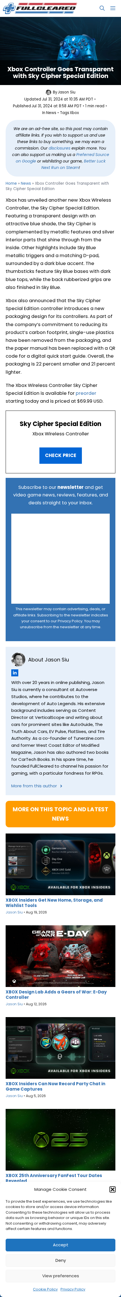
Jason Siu (66, 92)
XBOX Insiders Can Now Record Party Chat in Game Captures (55, 1086)
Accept (60, 1245)
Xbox (74, 112)
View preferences (60, 1276)
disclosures (59, 148)
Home (11, 183)
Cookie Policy (45, 1289)
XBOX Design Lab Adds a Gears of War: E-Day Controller (56, 994)
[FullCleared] (40, 8)
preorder (86, 393)
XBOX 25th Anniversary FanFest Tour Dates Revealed (54, 1178)
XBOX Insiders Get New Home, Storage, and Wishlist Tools (54, 902)
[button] (112, 1189)
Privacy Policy (72, 1289)
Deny (60, 1260)
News (51, 112)
